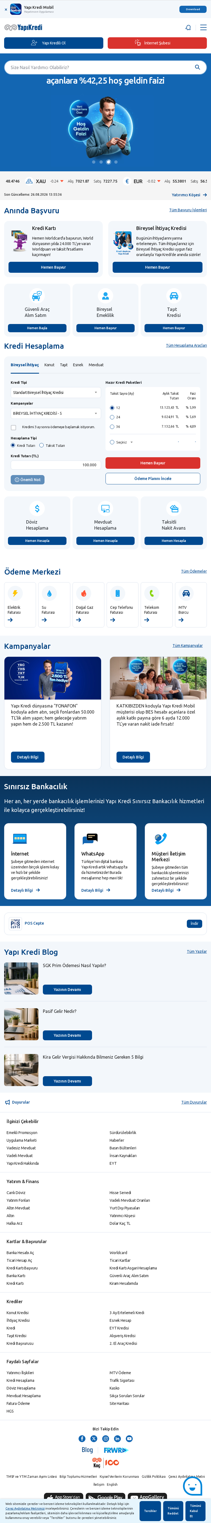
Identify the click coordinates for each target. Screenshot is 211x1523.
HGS (10, 1411)
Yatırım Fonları (18, 1200)
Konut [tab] (49, 365)
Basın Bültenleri (123, 1148)
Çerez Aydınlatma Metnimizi (25, 1508)
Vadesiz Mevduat (21, 1148)
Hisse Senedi (120, 1192)
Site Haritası (119, 1403)
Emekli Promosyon (22, 1132)
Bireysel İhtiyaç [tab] (25, 365)
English (112, 1484)
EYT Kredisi (119, 1328)
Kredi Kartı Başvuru (22, 1268)
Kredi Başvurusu (20, 1343)
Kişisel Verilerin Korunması (119, 1476)
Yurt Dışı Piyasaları (125, 1208)
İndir (194, 923)
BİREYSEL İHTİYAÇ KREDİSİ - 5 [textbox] (37, 413)
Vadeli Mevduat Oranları (130, 1200)
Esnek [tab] (78, 365)
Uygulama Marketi (22, 1140)
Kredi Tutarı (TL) (24, 456)
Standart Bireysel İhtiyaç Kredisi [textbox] (38, 392)
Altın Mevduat (18, 1208)
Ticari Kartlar (120, 1260)
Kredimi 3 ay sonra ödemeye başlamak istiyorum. (58, 427)
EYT (113, 1163)
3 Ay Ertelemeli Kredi (127, 1313)
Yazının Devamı (67, 989)
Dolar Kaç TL (120, 1223)
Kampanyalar (22, 403)
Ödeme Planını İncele (152, 478)
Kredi (11, 1328)
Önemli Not (30, 480)
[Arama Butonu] (195, 67)
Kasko (115, 1388)
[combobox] (56, 392)
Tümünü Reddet (173, 1511)
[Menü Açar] (203, 28)
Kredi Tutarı (26, 445)
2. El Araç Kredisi (123, 1343)
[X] (93, 1439)
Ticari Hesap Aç (19, 1260)
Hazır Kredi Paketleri (124, 382)
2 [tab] (102, 162)
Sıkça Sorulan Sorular (127, 1396)
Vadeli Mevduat (20, 1155)
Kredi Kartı (15, 1283)
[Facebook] (82, 1439)
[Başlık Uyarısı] (189, 28)
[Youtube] (129, 1439)
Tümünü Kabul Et (195, 1511)
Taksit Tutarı (55, 445)
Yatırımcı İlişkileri (20, 1373)
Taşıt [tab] (64, 365)
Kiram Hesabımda (124, 1283)
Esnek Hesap (120, 1320)
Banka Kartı (16, 1276)
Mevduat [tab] (96, 365)
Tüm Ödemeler (194, 571)
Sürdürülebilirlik (123, 1132)
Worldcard (118, 1253)
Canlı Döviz (16, 1192)
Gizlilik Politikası (154, 1476)
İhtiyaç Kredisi (18, 1320)
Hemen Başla (37, 328)
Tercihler (150, 1511)
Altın (10, 1216)
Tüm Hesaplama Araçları (186, 345)
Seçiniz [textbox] (121, 442)
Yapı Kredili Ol (54, 43)
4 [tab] (117, 162)
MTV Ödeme (120, 1373)
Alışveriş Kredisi (122, 1336)
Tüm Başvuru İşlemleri (188, 210)
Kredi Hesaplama (20, 1380)
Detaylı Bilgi (27, 757)
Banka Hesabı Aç (20, 1253)
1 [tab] (95, 162)
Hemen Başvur (53, 267)
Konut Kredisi (18, 1313)
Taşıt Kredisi (16, 1336)
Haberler (117, 1140)
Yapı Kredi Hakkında (23, 1163)
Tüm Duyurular (194, 1102)
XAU (58, 181)
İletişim (98, 1484)
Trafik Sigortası (122, 1380)
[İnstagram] (105, 1439)
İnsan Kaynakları (123, 1155)
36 (118, 426)
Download (193, 9)
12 (118, 408)
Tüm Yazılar (197, 951)
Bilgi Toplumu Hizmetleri (78, 1476)
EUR (155, 181)
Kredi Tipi (19, 382)
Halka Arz (15, 1223)
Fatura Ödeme (18, 1403)
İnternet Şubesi (157, 43)
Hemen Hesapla (37, 540)
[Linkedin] (117, 1439)
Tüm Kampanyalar (188, 645)
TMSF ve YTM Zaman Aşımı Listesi (31, 1476)
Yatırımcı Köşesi (186, 195)
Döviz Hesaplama (21, 1388)
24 (118, 417)
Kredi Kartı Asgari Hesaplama (133, 1268)
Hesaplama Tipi (24, 438)
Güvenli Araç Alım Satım (129, 1276)
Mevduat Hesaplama (24, 1396)
